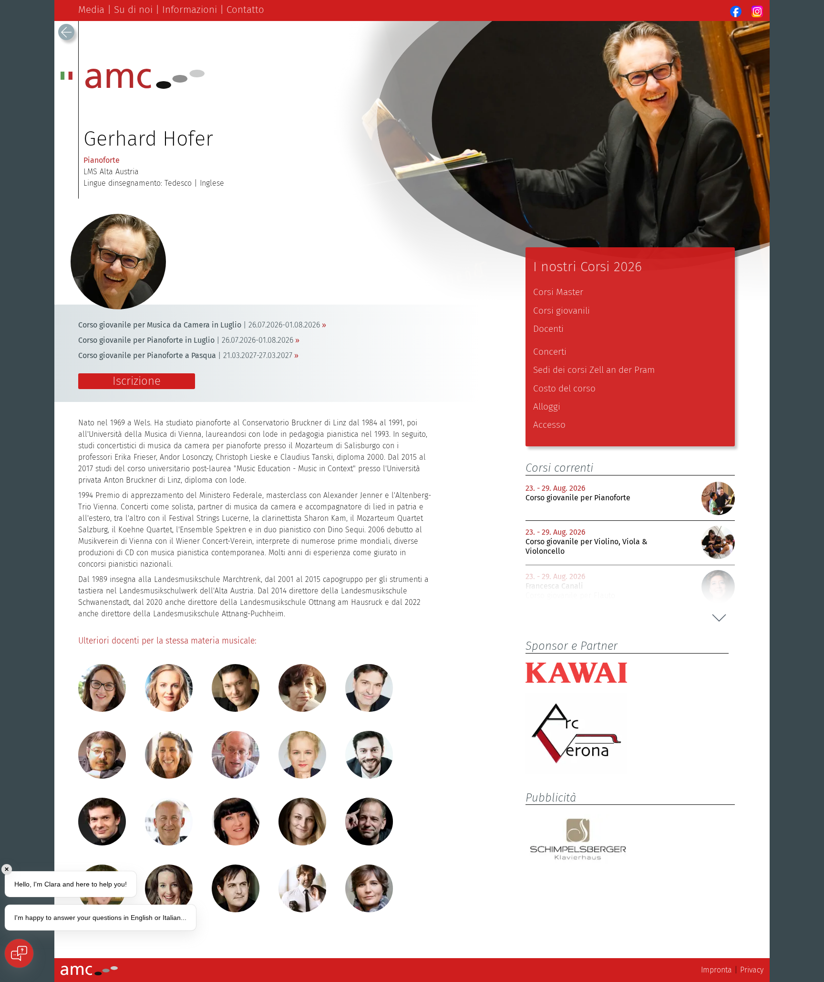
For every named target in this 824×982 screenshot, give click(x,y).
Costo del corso (564, 388)
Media (91, 9)
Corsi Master (558, 291)
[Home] (145, 86)
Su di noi (133, 9)
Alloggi (546, 406)
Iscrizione (137, 381)
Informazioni (189, 9)
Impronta (716, 969)
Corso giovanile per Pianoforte (577, 497)
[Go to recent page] (66, 32)
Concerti (549, 351)
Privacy (751, 969)
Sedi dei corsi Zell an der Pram (594, 369)
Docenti (548, 328)
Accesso (549, 424)
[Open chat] (19, 953)
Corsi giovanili (561, 310)
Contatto (245, 9)
